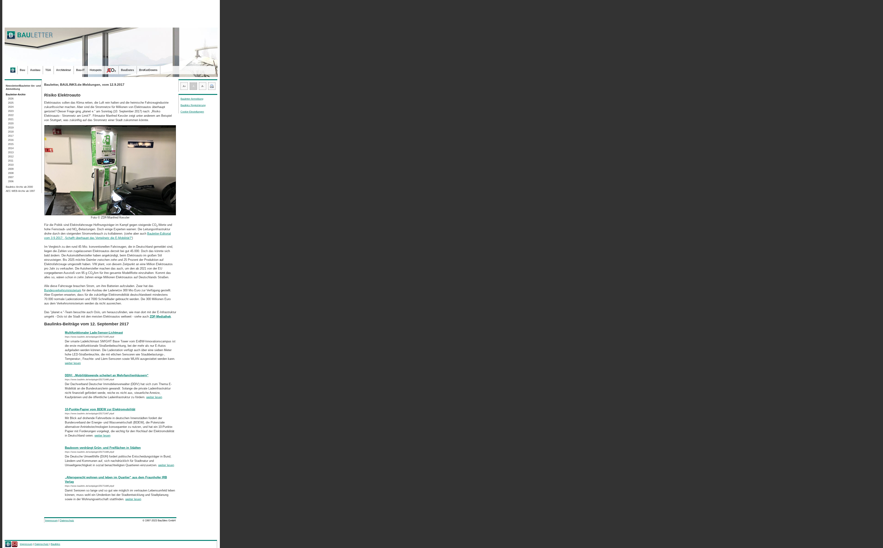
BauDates (127, 70)
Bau (22, 70)
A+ (184, 86)
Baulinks (55, 544)
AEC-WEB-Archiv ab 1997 (20, 191)
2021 (11, 119)
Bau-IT (80, 70)
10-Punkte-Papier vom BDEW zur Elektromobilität (100, 409)
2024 (11, 106)
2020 (11, 123)
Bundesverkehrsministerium (62, 290)
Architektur (63, 70)
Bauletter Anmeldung (192, 98)
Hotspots (96, 70)
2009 (11, 169)
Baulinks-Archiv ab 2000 (19, 186)
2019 (11, 127)
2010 (11, 164)
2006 (11, 181)
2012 (11, 156)
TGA (48, 70)
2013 (11, 152)
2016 (11, 140)
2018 (11, 131)
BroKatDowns (148, 70)
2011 (10, 160)
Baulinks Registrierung (193, 105)
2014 (11, 148)
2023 (11, 111)
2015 (11, 144)
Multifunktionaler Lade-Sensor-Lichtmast (94, 332)
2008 (11, 173)
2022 (11, 115)
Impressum (51, 520)
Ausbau (35, 70)
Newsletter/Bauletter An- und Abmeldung (23, 87)
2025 (11, 102)
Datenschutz (67, 520)
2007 (11, 177)
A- (202, 86)
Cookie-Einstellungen (192, 111)
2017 (11, 135)
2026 (11, 98)
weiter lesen (73, 363)
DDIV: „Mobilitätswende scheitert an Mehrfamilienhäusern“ (107, 375)
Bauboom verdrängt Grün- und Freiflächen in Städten (103, 447)
